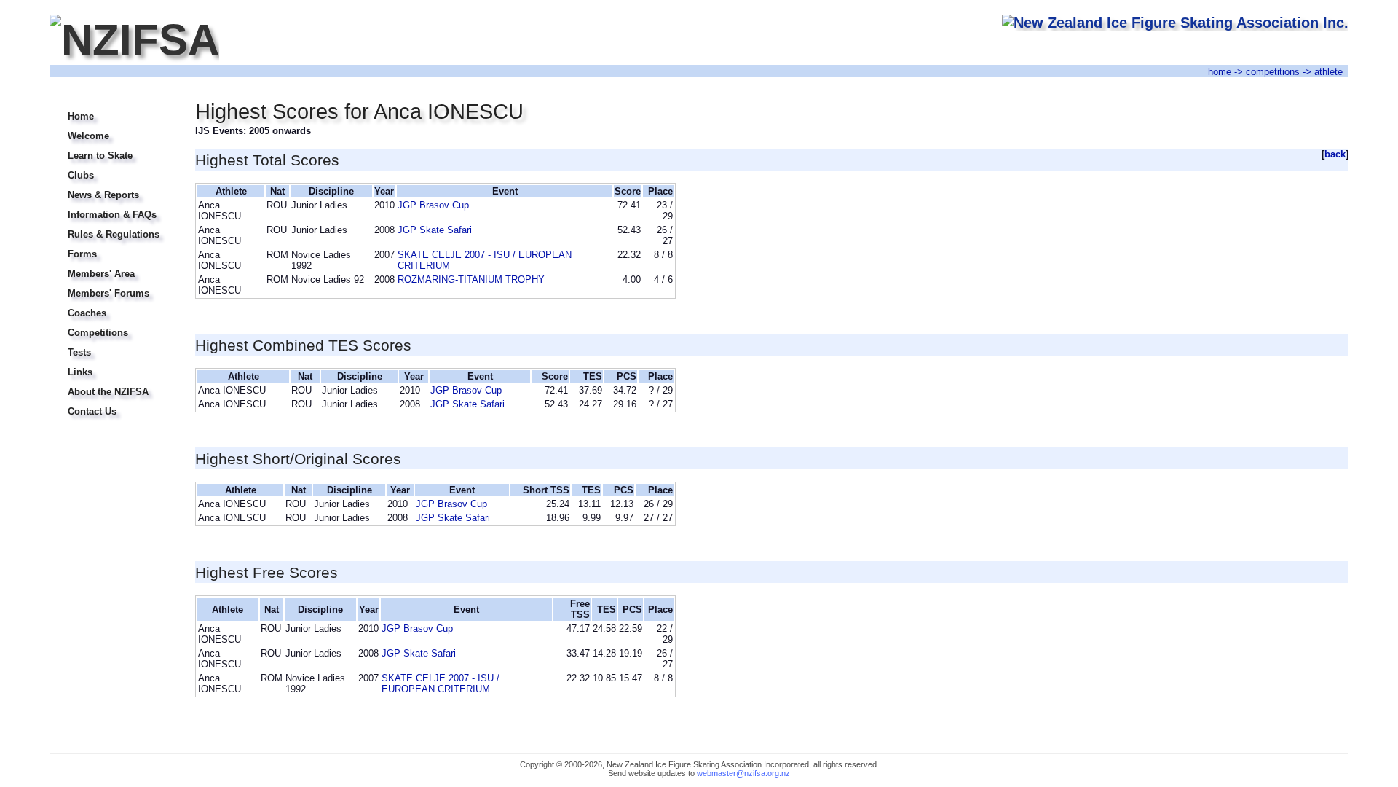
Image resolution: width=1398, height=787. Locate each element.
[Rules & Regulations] (113, 225)
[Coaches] (113, 304)
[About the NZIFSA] (113, 383)
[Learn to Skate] (113, 147)
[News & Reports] (113, 186)
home (1219, 71)
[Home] (113, 107)
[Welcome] (113, 127)
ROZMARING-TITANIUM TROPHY (471, 279)
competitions (1273, 71)
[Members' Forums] (113, 284)
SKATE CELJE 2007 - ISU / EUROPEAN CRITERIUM (440, 683)
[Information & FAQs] (113, 206)
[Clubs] (113, 166)
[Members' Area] (113, 265)
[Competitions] (113, 324)
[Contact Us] (113, 403)
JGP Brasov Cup (433, 205)
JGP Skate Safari (435, 229)
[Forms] (113, 245)
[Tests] (113, 343)
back (1335, 154)
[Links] (113, 363)
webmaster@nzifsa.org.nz (743, 773)
